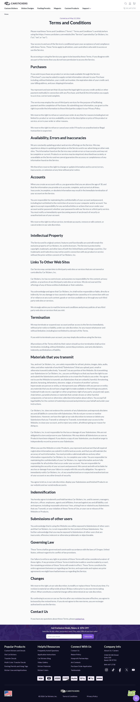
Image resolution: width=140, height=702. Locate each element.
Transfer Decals (10, 658)
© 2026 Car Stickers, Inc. (47, 696)
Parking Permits (43, 8)
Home (6, 14)
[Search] (125, 3)
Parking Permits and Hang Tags (16, 666)
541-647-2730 (131, 8)
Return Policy (76, 654)
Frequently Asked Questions (48, 650)
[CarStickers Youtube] (133, 670)
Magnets (57, 8)
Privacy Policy (92, 696)
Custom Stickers (11, 8)
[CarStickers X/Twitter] (126, 670)
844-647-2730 (109, 664)
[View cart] (134, 3)
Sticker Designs (27, 8)
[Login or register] (130, 3)
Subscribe (88, 636)
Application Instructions (47, 654)
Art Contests (75, 662)
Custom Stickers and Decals (14, 650)
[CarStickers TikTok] (113, 670)
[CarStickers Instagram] (106, 670)
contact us (79, 619)
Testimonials (75, 670)
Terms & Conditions (70, 696)
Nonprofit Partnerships (79, 658)
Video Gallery (43, 662)
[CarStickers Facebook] (120, 670)
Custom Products (72, 8)
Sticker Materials (44, 666)
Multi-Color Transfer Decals (15, 662)
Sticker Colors (43, 670)
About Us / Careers (111, 650)
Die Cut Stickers (10, 654)
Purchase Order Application (81, 666)
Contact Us (75, 650)
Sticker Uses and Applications (15, 670)
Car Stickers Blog (44, 658)
